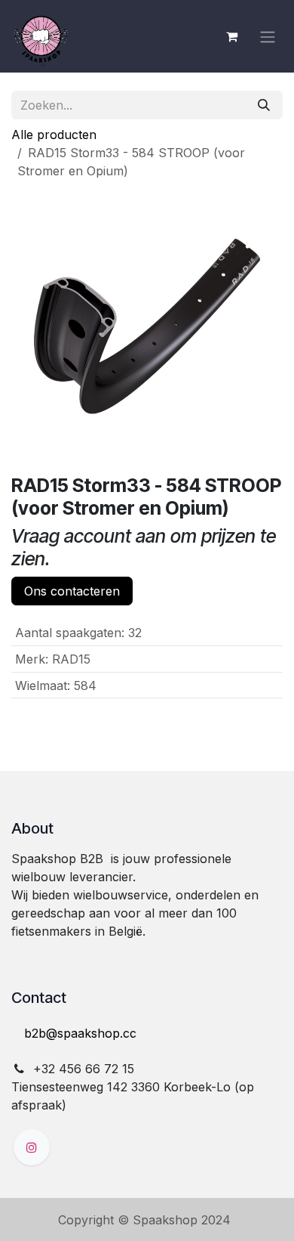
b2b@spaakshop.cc (80, 1033)
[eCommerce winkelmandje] (231, 36)
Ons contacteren (72, 591)
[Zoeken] (264, 105)
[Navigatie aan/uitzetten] (268, 36)
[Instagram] (32, 1147)
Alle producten (53, 134)
